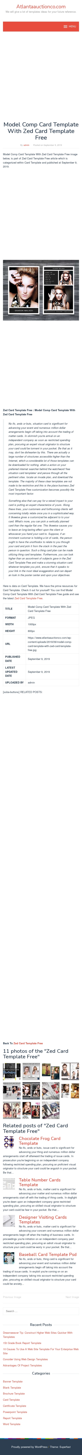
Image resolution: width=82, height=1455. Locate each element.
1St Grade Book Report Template (22, 1343)
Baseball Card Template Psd (48, 1255)
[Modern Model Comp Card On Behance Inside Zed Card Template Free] (51, 1091)
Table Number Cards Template (40, 1182)
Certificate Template (14, 1406)
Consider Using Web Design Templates (25, 1359)
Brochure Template (14, 1393)
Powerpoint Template (15, 1412)
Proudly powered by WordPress (29, 1447)
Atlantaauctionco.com (41, 6)
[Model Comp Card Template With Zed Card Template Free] (31, 1091)
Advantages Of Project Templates (22, 1365)
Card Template (11, 1399)
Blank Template (12, 1387)
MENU (72, 26)
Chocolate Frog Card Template (40, 1141)
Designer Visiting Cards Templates (43, 1219)
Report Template (12, 1418)
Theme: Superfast (60, 1447)
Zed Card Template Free (28, 598)
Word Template (11, 1424)
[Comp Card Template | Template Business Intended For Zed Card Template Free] (70, 1091)
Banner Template (12, 1381)
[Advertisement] (41, 76)
